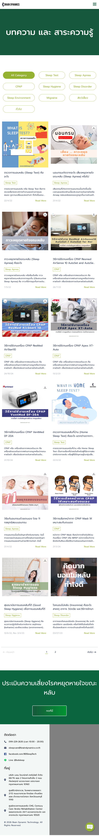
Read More (40, 200)
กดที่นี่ (49, 711)
